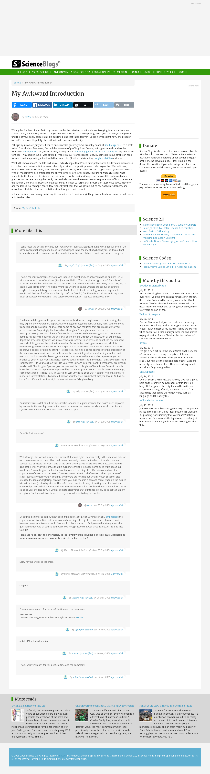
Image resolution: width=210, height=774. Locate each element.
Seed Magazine (113, 145)
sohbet (80, 617)
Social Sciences (81, 72)
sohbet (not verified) (83, 677)
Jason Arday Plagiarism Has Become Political (166, 263)
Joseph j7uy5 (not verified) (80, 265)
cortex (17, 82)
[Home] (42, 64)
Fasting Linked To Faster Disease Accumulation (168, 228)
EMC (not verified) (85, 421)
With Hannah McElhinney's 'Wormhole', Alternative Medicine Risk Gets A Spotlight (169, 236)
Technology (160, 72)
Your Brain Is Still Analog (156, 231)
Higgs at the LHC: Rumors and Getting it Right (165, 705)
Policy (111, 72)
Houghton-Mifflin (103, 158)
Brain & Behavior (140, 72)
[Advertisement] (105, 28)
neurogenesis (30, 151)
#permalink (117, 265)
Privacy (63, 755)
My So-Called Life (31, 208)
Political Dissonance (151, 400)
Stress (143, 342)
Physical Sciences (40, 72)
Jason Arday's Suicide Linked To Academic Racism (169, 266)
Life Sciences (19, 72)
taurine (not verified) (82, 597)
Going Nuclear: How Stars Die (28, 705)
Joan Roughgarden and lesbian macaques (96, 151)
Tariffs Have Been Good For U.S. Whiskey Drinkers (169, 224)
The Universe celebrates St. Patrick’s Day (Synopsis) (104, 705)
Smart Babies (147, 371)
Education (99, 72)
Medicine (122, 72)
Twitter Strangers (149, 314)
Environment (61, 72)
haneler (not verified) (82, 653)
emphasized (112, 516)
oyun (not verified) (84, 629)
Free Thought (179, 72)
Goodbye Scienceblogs (152, 285)
